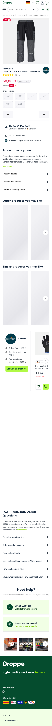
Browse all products (17, 439)
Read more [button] (7, 166)
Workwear (6, 15)
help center (22, 530)
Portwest (8, 68)
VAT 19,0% (23, 81)
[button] (22, 9)
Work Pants (17, 15)
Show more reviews (26, 392)
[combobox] (22, 9)
